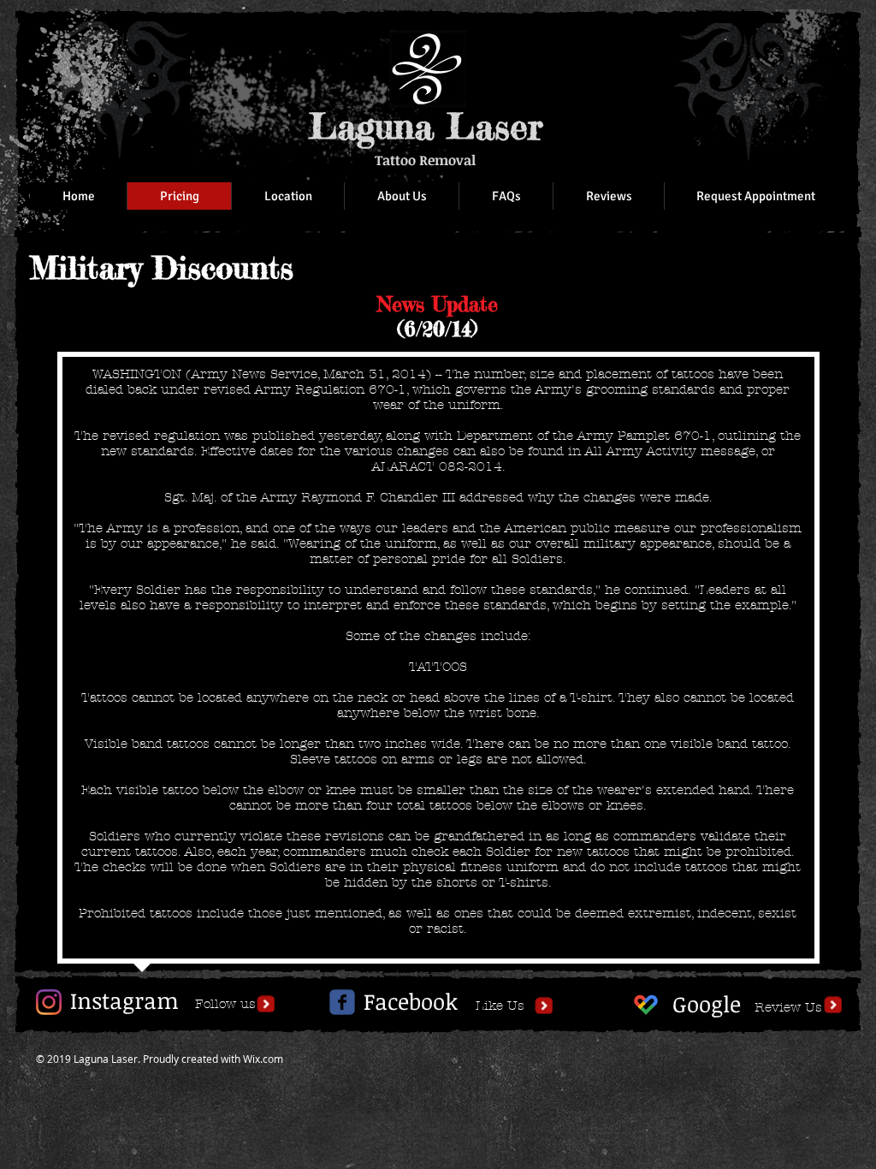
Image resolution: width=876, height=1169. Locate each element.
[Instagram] (49, 1002)
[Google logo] (646, 1005)
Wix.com (263, 1058)
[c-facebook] (342, 1002)
